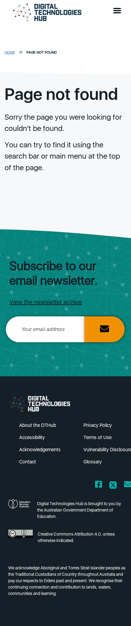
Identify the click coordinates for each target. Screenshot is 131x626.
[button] (118, 11)
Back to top (115, 612)
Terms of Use (97, 437)
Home (10, 52)
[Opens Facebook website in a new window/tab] (98, 485)
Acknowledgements (40, 449)
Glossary (92, 462)
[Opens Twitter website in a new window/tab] (113, 485)
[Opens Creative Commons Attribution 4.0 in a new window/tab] (20, 539)
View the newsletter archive (45, 302)
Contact (27, 462)
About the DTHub (37, 425)
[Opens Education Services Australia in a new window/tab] (20, 512)
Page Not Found (42, 52)
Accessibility (32, 437)
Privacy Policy (97, 425)
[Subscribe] (104, 329)
